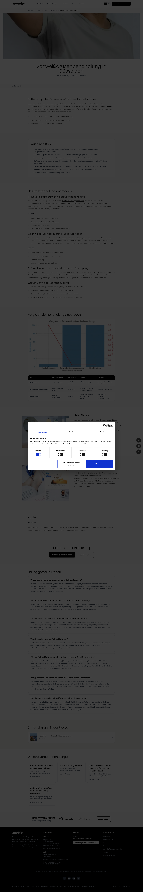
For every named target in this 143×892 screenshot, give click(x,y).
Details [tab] (71, 432)
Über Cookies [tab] (100, 432)
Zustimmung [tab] (42, 432)
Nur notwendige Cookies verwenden (71, 464)
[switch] (60, 454)
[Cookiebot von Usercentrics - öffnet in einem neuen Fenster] (104, 425)
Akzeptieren (99, 464)
